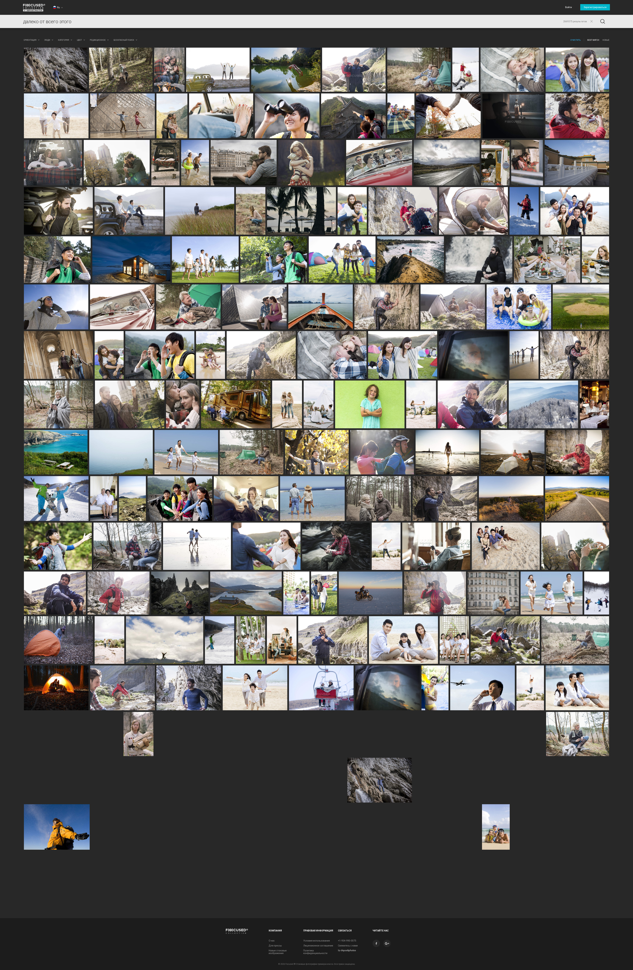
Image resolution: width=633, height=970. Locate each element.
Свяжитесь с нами (348, 945)
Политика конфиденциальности (315, 952)
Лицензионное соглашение (318, 945)
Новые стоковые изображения (278, 952)
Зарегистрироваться (595, 7)
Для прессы (275, 945)
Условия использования (316, 940)
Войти (568, 7)
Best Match (593, 40)
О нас (272, 940)
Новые (606, 40)
